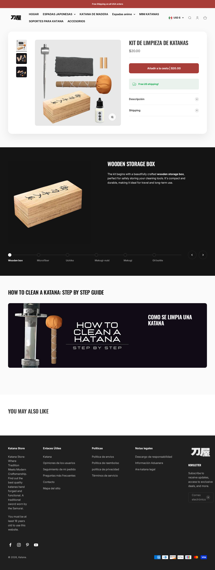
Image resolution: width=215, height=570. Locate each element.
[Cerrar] (205, 476)
